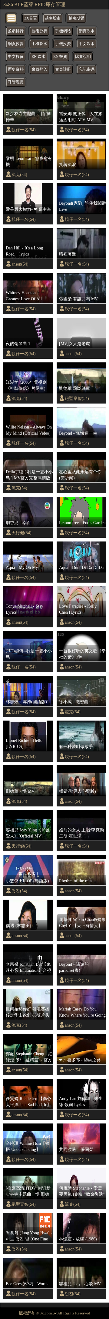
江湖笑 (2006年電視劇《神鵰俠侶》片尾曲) (26, 385)
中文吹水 (86, 44)
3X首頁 (30, 18)
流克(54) (19, 174)
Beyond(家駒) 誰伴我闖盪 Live (82, 206)
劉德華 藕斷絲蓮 (74, 388)
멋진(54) (19, 890)
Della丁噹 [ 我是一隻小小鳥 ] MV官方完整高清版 (29, 474)
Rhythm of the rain (75, 880)
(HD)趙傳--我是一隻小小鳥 (29, 653)
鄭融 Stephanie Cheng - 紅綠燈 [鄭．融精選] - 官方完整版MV (29, 1057)
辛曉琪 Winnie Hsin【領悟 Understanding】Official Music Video (27, 1146)
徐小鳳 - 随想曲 (73, 701)
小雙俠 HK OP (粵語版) (27, 880)
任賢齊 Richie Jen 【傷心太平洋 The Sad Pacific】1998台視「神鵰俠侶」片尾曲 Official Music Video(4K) (29, 1102)
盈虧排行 (16, 31)
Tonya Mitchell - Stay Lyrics (24, 609)
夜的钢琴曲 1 (18, 343)
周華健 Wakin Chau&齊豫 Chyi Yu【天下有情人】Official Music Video (82, 923)
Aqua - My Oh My (22, 567)
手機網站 (63, 31)
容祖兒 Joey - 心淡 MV (80, 1283)
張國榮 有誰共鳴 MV (78, 298)
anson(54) (20, 264)
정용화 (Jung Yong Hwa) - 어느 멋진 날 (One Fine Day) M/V (29, 1236)
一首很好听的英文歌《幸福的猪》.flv (82, 653)
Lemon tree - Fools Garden (82, 522)
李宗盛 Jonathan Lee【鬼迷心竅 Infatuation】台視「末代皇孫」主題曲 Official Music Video (28, 967)
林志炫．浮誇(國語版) (26, 701)
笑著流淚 (67, 164)
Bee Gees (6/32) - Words (27, 1283)
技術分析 (39, 31)
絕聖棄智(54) (77, 398)
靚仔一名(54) (24, 129)
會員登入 (39, 69)
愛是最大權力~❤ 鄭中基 (28, 209)
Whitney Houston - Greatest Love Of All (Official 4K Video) (24, 296)
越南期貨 (76, 18)
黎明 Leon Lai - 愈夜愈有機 (29, 161)
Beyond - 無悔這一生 (78, 433)
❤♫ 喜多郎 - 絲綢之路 (80, 1059)
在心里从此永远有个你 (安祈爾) (80, 474)
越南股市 (53, 18)
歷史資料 (16, 69)
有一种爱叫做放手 (76, 746)
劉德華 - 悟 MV (20, 791)
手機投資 (63, 44)
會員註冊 (63, 69)
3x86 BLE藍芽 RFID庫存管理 (34, 4)
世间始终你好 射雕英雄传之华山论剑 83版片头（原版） (27, 1012)
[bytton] (11, 17)
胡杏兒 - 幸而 (18, 522)
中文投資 (16, 57)
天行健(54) (21, 532)
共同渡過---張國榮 (76, 1149)
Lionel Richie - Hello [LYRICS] (24, 743)
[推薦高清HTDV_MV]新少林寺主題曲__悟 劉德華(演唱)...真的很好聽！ (28, 1191)
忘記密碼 (86, 69)
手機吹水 (39, 44)
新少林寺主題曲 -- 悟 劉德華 (28, 116)
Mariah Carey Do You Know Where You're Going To (82, 1012)
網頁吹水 (86, 31)
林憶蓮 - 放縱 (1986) (78, 1238)
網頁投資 (16, 44)
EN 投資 (60, 57)
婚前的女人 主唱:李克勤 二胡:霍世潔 (81, 832)
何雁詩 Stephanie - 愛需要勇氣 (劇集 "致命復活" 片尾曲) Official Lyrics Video (82, 1191)
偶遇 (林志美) (18, 925)
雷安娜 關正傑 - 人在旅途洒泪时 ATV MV (80, 116)
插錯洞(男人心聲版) (77, 791)
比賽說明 (83, 57)
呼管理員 (16, 82)
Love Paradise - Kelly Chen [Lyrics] (78, 609)
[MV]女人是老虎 (74, 343)
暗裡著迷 (67, 254)
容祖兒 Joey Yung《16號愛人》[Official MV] (28, 832)
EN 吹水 (38, 57)
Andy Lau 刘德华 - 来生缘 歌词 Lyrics (81, 1101)
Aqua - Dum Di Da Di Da (81, 567)
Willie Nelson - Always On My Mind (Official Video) (29, 430)
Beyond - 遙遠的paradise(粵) (74, 967)
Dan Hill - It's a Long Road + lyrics (24, 250)
